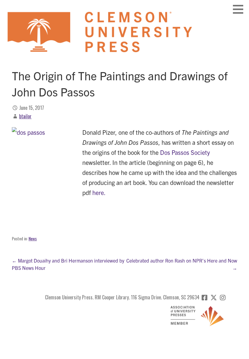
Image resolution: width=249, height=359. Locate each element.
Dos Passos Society (185, 152)
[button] (240, 9)
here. (99, 192)
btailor (25, 116)
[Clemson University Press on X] (214, 297)
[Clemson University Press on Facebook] (204, 297)
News (33, 238)
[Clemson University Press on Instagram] (223, 297)
